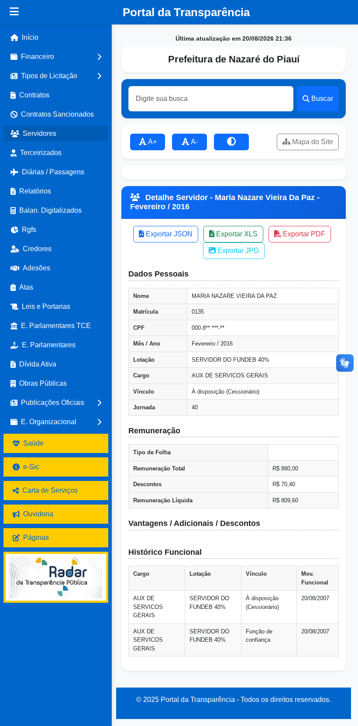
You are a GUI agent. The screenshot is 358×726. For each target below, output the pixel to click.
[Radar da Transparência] (56, 577)
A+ (152, 141)
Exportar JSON (168, 234)
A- (193, 141)
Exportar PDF (303, 234)
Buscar (322, 98)
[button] (55, 56)
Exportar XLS (236, 234)
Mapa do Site (311, 141)
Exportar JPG (237, 250)
